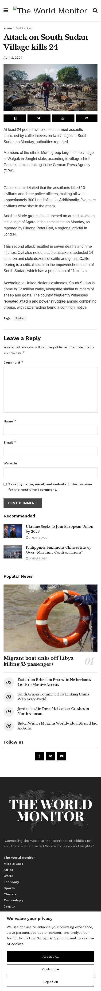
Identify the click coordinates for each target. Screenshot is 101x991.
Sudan (20, 318)
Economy (11, 882)
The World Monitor (19, 857)
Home (8, 28)
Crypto (9, 906)
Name (10, 421)
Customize (50, 969)
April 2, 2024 (13, 57)
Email (10, 442)
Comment (13, 362)
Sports (9, 888)
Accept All (51, 956)
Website (10, 463)
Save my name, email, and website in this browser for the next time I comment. (50, 486)
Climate (10, 894)
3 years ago (37, 537)
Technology (13, 900)
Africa (8, 870)
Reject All (50, 982)
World (8, 876)
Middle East (24, 28)
